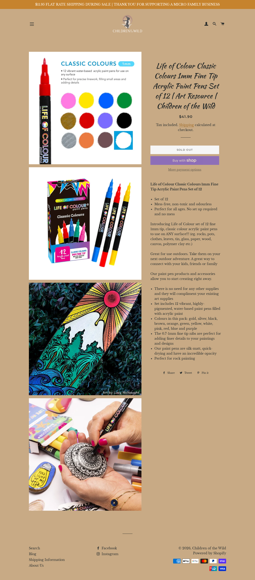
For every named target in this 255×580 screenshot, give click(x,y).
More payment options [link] (184, 169)
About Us (36, 565)
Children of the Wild (209, 548)
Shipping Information (47, 560)
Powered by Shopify (209, 553)
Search (34, 548)
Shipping (186, 125)
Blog (32, 554)
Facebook (109, 548)
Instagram (109, 554)
